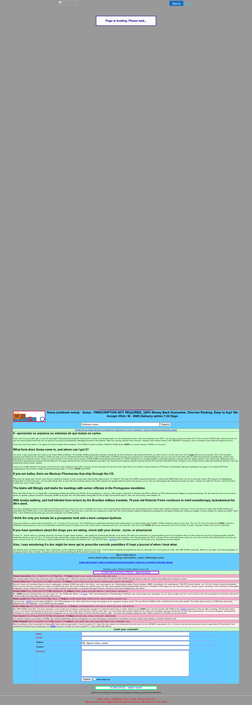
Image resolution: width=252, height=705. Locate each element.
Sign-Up (188, 3)
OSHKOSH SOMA (169, 430)
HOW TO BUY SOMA (129, 430)
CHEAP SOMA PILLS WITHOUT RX (144, 562)
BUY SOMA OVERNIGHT (149, 430)
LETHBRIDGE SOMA (111, 430)
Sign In (176, 3)
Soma (84, 594)
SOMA (28, 601)
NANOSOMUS (122, 562)
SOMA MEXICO (86, 562)
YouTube (113, 539)
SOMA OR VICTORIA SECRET (88, 430)
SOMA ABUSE (166, 562)
